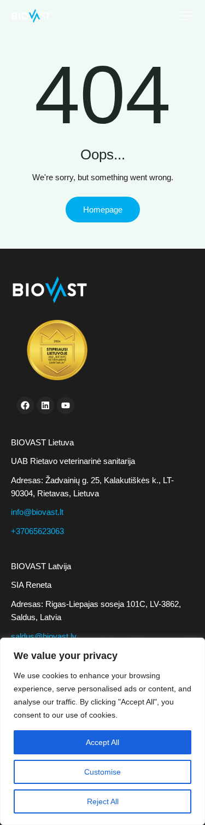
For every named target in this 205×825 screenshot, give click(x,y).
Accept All (102, 742)
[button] (186, 16)
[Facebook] (25, 405)
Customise (102, 771)
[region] (102, 731)
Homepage (102, 209)
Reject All (103, 801)
